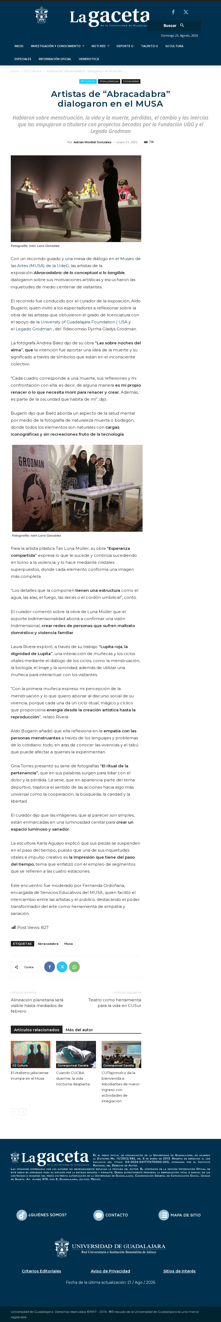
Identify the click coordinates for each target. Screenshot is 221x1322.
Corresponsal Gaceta (73, 1065)
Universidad (131, 81)
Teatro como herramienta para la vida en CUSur (114, 1002)
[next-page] (22, 1111)
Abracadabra (48, 944)
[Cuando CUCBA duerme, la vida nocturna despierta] (76, 1054)
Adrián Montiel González (93, 142)
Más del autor (79, 1029)
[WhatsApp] (74, 966)
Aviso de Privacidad (110, 1271)
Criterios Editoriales (41, 1271)
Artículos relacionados (36, 1029)
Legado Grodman (34, 328)
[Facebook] (173, 13)
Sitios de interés (179, 1271)
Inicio (15, 71)
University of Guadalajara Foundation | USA (84, 321)
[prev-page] (14, 1111)
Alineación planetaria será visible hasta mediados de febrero (37, 1005)
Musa (68, 944)
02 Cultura (32, 71)
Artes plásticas (109, 81)
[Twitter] (186, 13)
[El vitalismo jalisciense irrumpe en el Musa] (30, 1054)
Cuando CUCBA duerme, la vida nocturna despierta (73, 1078)
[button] (175, 25)
